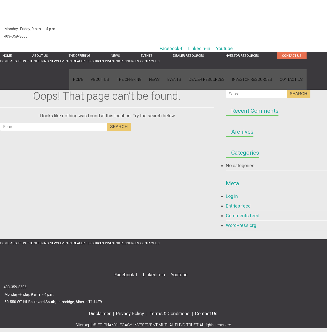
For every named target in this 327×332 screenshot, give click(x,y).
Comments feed (242, 215)
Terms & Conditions (170, 313)
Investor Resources (242, 56)
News (115, 56)
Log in (232, 196)
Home (7, 56)
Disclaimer (100, 313)
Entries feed (238, 206)
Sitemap (82, 325)
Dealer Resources (188, 56)
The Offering (79, 56)
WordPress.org (241, 225)
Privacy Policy (130, 313)
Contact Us (291, 56)
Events (147, 56)
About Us (40, 56)
